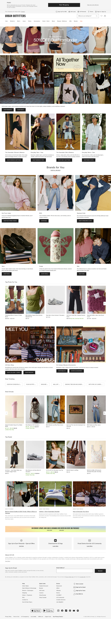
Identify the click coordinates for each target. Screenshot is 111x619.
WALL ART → (56, 384)
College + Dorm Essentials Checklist (49, 511)
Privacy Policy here (69, 576)
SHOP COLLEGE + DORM (13, 372)
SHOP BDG (44, 220)
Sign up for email (81, 587)
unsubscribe (82, 576)
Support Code (48, 616)
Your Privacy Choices (58, 616)
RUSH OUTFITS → (31, 384)
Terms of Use (16, 616)
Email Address (60, 567)
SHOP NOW (55, 50)
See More (7, 561)
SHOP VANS (7, 273)
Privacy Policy (8, 616)
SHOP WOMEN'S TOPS (38, 160)
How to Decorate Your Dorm (81, 511)
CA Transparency (25, 616)
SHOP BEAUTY (62, 370)
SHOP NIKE (82, 273)
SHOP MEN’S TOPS (89, 160)
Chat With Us (79, 594)
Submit (100, 571)
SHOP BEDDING (29, 372)
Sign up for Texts (80, 590)
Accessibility (33, 616)
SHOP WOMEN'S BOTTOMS (14, 160)
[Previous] (6, 303)
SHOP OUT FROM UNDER (10, 220)
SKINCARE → (44, 384)
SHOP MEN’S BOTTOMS (64, 160)
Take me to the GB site (93, 5)
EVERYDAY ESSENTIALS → (14, 384)
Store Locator (79, 583)
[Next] (104, 303)
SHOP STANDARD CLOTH (85, 220)
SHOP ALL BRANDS (56, 170)
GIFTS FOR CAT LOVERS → (95, 384)
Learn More (55, 546)
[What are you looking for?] (97, 16)
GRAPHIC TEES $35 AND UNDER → (74, 384)
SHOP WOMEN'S (8, 109)
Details (23, 11)
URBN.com (40, 616)
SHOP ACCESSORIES (76, 370)
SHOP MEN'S (20, 109)
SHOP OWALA (44, 273)
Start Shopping (64, 5)
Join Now (21, 546)
